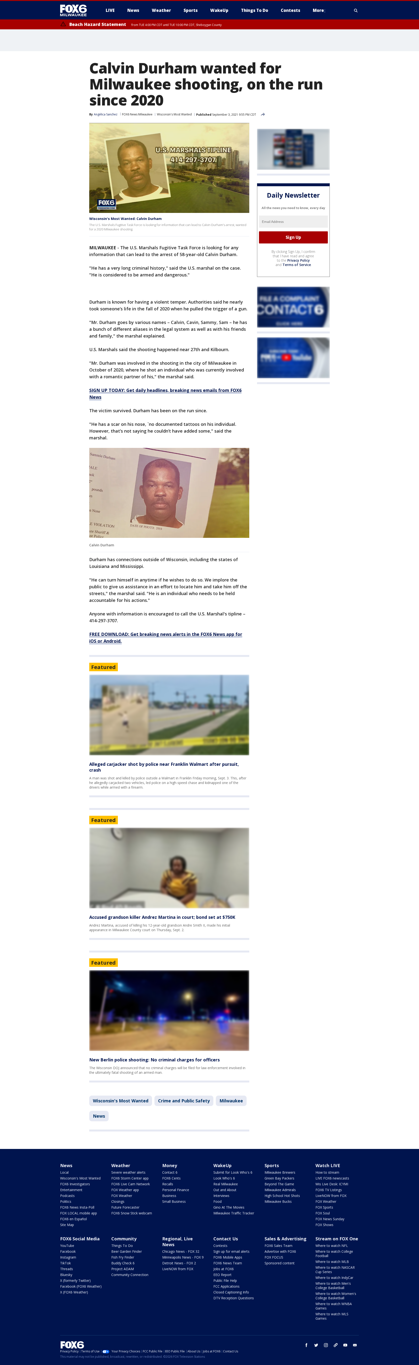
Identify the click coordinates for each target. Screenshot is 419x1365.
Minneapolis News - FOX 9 (183, 1257)
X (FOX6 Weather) (74, 1292)
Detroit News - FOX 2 (179, 1263)
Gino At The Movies (228, 1207)
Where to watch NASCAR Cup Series (335, 1269)
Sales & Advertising (285, 1239)
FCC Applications (226, 1286)
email (355, 1345)
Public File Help (225, 1280)
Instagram (68, 1257)
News (99, 1116)
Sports (272, 1165)
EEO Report (222, 1274)
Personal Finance (175, 1189)
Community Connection (129, 1274)
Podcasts (67, 1195)
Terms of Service (296, 264)
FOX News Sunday (329, 1219)
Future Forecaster (125, 1207)
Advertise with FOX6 (280, 1251)
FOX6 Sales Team (278, 1245)
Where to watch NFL (331, 1245)
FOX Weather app (125, 1189)
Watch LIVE (327, 1165)
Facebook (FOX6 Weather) (81, 1286)
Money (169, 1165)
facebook (306, 1345)
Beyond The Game (279, 1184)
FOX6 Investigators (75, 1184)
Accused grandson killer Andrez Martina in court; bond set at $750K (162, 917)
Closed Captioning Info (231, 1292)
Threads (66, 1269)
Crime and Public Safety (184, 1101)
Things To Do (122, 1245)
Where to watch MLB (332, 1261)
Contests (220, 1245)
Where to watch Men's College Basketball (333, 1285)
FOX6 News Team (227, 1263)
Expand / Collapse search (356, 10)
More (318, 10)
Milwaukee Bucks (278, 1201)
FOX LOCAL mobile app (78, 1213)
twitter (316, 1345)
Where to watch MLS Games (331, 1316)
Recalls (167, 1184)
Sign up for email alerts (231, 1251)
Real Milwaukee (225, 1184)
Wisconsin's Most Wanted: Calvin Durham (125, 218)
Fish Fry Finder (122, 1257)
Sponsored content (280, 1263)
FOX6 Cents (171, 1178)
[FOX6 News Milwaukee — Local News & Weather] (76, 10)
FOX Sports (324, 1207)
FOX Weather (121, 1195)
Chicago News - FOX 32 (180, 1251)
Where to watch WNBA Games (333, 1305)
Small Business (174, 1201)
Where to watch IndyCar (334, 1277)
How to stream (327, 1172)
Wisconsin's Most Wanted (174, 114)
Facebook (68, 1251)
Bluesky (66, 1274)
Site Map (67, 1224)
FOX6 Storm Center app (130, 1178)
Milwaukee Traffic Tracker (233, 1213)
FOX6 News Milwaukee (137, 114)
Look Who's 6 (224, 1178)
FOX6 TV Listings (328, 1189)
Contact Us (225, 1239)
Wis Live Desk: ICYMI (331, 1184)
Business (169, 1195)
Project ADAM (122, 1269)
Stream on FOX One (336, 1239)
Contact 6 (169, 1172)
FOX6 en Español (73, 1219)
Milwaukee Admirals (280, 1189)
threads (335, 1345)
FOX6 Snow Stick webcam (131, 1213)
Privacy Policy (298, 260)
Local (64, 1172)
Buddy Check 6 (123, 1263)
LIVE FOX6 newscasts (332, 1178)
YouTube (67, 1245)
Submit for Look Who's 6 (232, 1172)
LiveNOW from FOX (330, 1195)
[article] (169, 715)
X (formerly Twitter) (75, 1280)
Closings (117, 1201)
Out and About (224, 1189)
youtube (345, 1345)
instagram (326, 1345)
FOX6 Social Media (80, 1239)
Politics (65, 1201)
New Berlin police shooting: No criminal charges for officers (154, 1060)
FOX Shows (324, 1224)
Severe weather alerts (128, 1172)
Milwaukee (231, 1101)
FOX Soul (322, 1213)
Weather (120, 1165)
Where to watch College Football (334, 1253)
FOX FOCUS (274, 1257)
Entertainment (71, 1189)
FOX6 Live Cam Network (130, 1184)
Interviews (221, 1195)
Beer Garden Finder (126, 1251)
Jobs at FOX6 (223, 1269)
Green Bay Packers (279, 1178)
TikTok (65, 1263)
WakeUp (222, 1165)
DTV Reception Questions (233, 1298)
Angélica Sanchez (105, 114)
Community (124, 1239)
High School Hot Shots (282, 1195)
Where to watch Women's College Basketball (335, 1295)
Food (217, 1201)
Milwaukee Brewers (280, 1172)
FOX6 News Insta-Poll (77, 1207)
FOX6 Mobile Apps (227, 1257)
